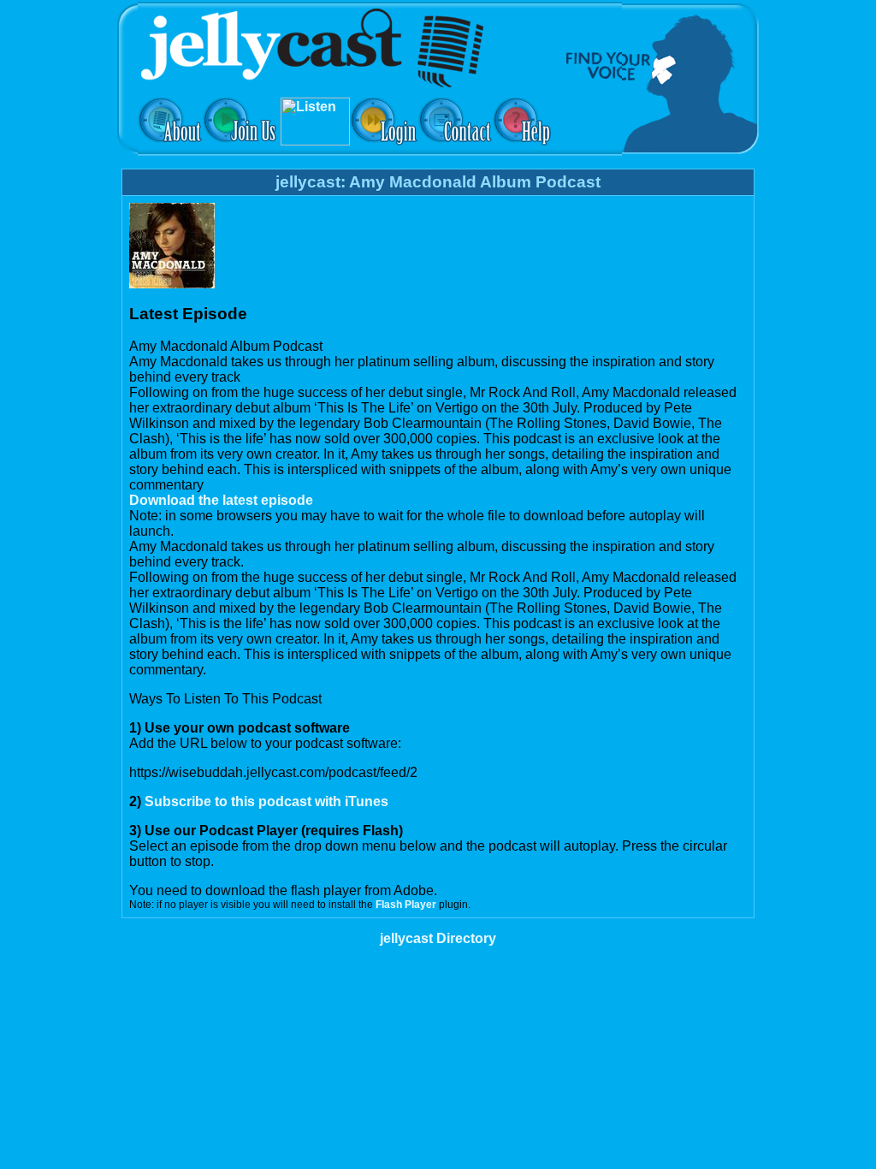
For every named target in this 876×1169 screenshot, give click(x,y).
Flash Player (406, 905)
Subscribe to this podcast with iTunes (266, 801)
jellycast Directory (438, 938)
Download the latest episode (221, 500)
